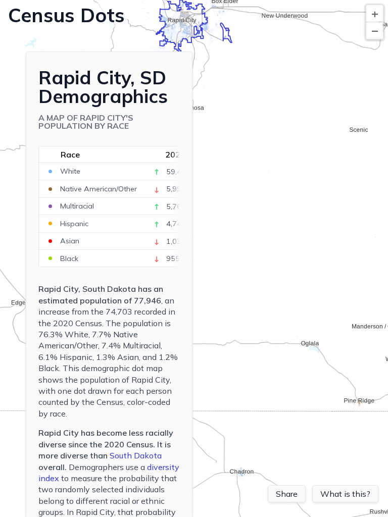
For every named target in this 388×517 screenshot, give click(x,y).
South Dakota (136, 455)
